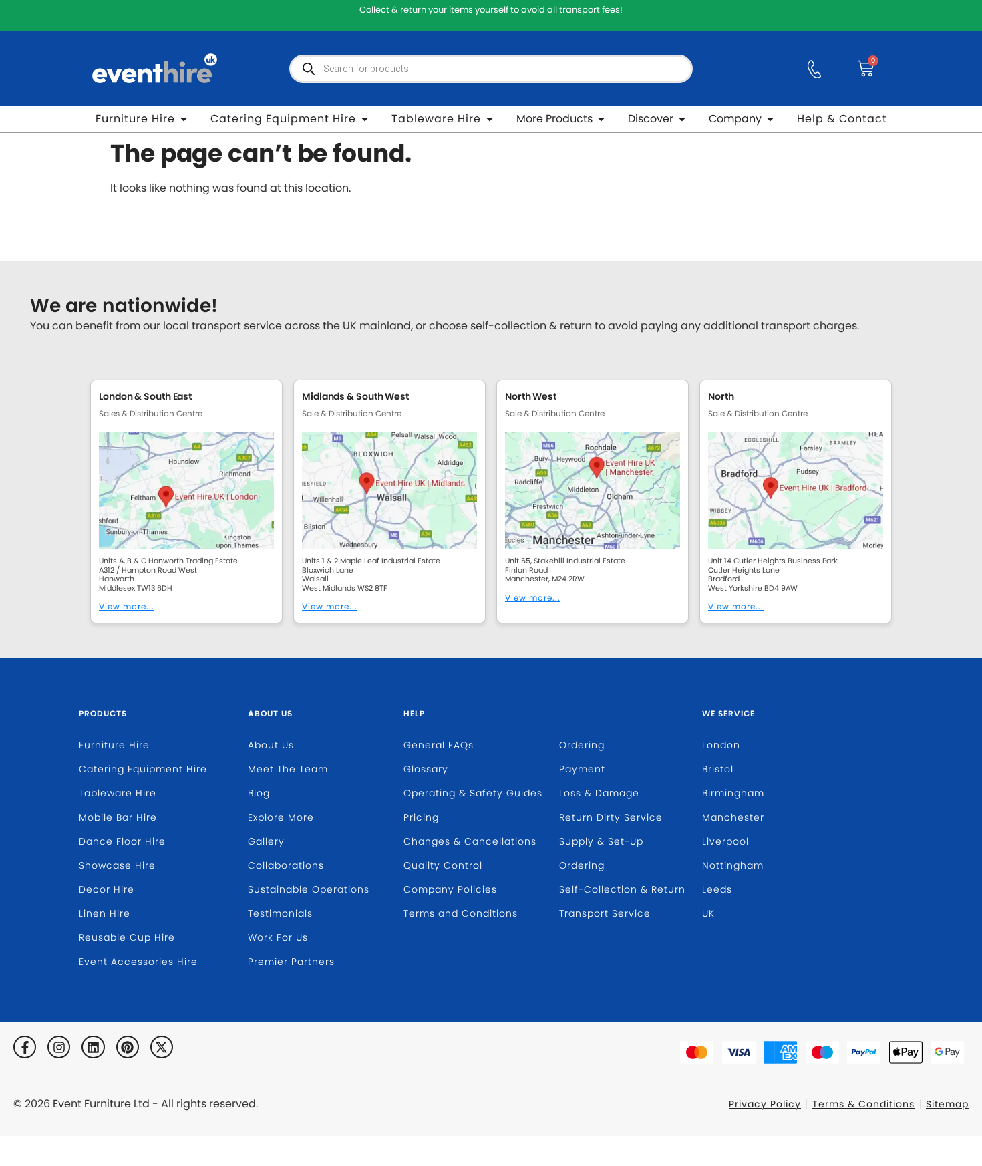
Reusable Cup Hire (127, 937)
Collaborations (286, 865)
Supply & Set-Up (601, 841)
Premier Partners (291, 961)
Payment (582, 769)
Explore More (281, 817)
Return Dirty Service (611, 817)
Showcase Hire (117, 865)
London (721, 745)
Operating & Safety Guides (472, 793)
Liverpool (725, 841)
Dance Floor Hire (122, 841)
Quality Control (442, 865)
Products (103, 713)
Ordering (582, 745)
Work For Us (278, 937)
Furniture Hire (114, 745)
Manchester (733, 817)
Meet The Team (288, 769)
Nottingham (733, 865)
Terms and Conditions (460, 913)
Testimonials (280, 913)
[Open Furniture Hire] (183, 119)
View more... (126, 606)
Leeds (717, 889)
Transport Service (605, 913)
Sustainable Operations (308, 889)
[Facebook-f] (24, 1047)
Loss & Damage (599, 793)
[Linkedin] (92, 1047)
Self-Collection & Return (622, 889)
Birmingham (733, 793)
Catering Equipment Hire (143, 769)
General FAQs (438, 745)
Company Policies (450, 889)
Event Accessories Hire (138, 961)
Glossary (425, 769)
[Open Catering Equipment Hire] (364, 119)
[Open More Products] (601, 119)
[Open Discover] (682, 119)
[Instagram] (58, 1047)
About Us (270, 713)
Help (414, 713)
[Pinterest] (127, 1047)
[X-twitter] (161, 1047)
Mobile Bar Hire (118, 817)
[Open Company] (770, 119)
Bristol (717, 769)
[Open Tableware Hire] (489, 119)
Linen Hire (104, 913)
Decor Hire (106, 889)
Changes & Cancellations (469, 841)
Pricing (421, 817)
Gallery (266, 841)
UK (708, 913)
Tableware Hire (117, 793)
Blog (259, 793)
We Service (728, 713)
